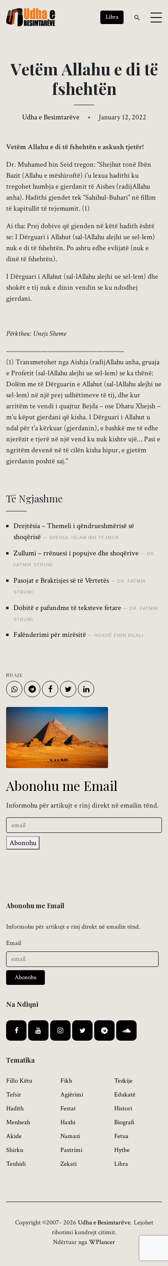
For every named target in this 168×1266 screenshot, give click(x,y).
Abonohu (22, 843)
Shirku (14, 1150)
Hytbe (122, 1150)
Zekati (68, 1164)
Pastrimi (71, 1150)
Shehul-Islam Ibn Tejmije (84, 537)
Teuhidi (16, 1164)
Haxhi (67, 1122)
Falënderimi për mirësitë (49, 634)
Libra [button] (112, 17)
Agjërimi (71, 1094)
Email (13, 943)
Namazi (70, 1136)
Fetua (121, 1136)
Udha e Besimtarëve (51, 117)
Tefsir (13, 1094)
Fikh (66, 1081)
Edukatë (124, 1094)
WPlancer (102, 1242)
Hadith (15, 1108)
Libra (121, 1164)
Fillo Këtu (19, 1081)
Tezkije (123, 1081)
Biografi (124, 1122)
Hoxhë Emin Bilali (119, 635)
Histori (123, 1108)
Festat (68, 1108)
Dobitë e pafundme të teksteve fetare (67, 607)
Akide (14, 1136)
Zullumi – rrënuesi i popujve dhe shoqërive (76, 553)
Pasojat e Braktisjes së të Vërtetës (61, 580)
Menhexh (18, 1122)
